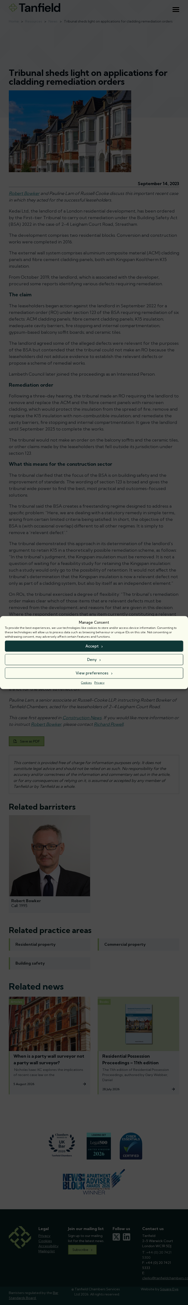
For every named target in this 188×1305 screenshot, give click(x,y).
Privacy (99, 682)
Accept (92, 646)
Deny (92, 659)
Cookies (86, 682)
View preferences (92, 672)
